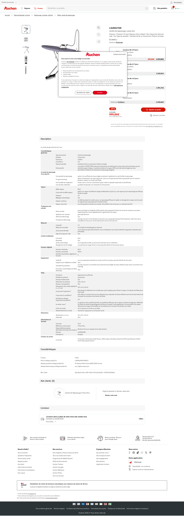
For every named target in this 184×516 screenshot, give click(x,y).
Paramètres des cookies (83, 92)
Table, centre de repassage (66, 15)
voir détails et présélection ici (154, 126)
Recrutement (100, 461)
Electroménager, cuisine (22, 15)
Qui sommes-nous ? (102, 453)
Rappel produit (22, 461)
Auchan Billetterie (58, 470)
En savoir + (113, 39)
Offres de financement (60, 461)
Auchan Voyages (58, 467)
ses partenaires (70, 61)
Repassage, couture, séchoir (43, 15)
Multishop (121, 102)
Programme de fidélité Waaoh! (63, 458)
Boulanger (119, 42)
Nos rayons (21, 473)
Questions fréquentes (25, 456)
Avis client (21, 464)
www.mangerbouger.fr (51, 498)
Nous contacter (23, 453)
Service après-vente (24, 458)
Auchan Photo (57, 473)
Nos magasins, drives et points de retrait (65, 453)
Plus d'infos (49, 422)
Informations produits (25, 467)
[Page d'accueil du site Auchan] (11, 8)
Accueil (7, 15)
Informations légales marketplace (137, 508)
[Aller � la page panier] (175, 8)
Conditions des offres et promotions (77, 508)
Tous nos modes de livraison (62, 456)
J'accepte (99, 92)
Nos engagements (102, 458)
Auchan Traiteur (58, 464)
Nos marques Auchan (103, 456)
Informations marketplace (26, 470)
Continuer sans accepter (119, 54)
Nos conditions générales (44, 508)
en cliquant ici (32, 494)
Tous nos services (58, 476)
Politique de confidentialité (116, 508)
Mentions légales (59, 508)
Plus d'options (127, 55)
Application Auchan (102, 464)
